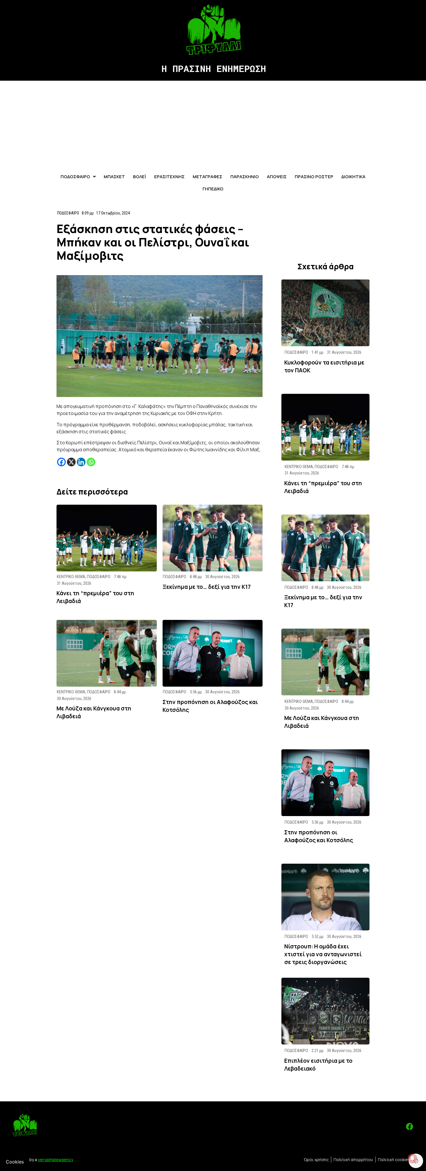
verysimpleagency (55, 1159)
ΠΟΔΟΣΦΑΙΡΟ (68, 213)
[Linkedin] (81, 462)
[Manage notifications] (412, 1158)
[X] (71, 462)
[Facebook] (61, 462)
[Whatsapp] (91, 462)
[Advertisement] (213, 124)
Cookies (15, 1162)
